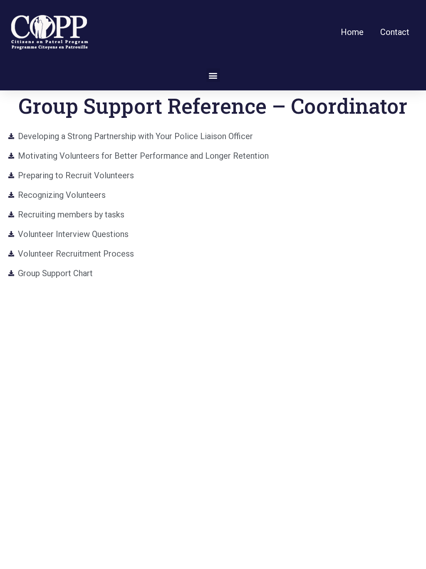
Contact (394, 32)
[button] (213, 75)
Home (352, 32)
